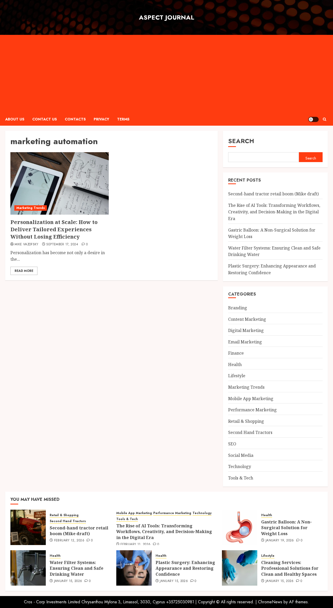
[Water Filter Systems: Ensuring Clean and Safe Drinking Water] (28, 568)
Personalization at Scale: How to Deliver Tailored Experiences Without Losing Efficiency (54, 229)
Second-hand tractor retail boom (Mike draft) (273, 194)
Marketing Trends (30, 208)
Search (241, 140)
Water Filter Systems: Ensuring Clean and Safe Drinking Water (76, 568)
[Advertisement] (166, 73)
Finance (236, 353)
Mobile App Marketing (250, 398)
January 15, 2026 (68, 581)
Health (235, 364)
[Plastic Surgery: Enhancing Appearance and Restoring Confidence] (134, 568)
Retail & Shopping (246, 421)
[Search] (324, 119)
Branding (237, 308)
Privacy (101, 119)
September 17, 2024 (62, 244)
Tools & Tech (240, 478)
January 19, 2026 (280, 541)
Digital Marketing (246, 330)
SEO (232, 444)
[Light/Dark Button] (313, 119)
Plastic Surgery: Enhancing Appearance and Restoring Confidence (185, 568)
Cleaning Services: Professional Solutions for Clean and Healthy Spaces (289, 568)
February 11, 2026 (135, 544)
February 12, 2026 (69, 541)
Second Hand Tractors (250, 432)
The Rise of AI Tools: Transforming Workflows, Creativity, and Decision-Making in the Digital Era (274, 211)
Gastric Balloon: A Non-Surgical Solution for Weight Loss (286, 527)
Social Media (240, 455)
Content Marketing (247, 319)
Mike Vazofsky (27, 244)
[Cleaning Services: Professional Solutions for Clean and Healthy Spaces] (239, 568)
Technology (239, 466)
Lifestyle (236, 376)
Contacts (75, 119)
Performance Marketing (252, 410)
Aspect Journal (166, 17)
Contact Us (44, 119)
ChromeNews (270, 602)
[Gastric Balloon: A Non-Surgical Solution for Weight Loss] (239, 527)
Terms (123, 119)
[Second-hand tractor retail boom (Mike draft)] (28, 527)
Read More (24, 270)
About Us (14, 119)
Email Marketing (245, 342)
